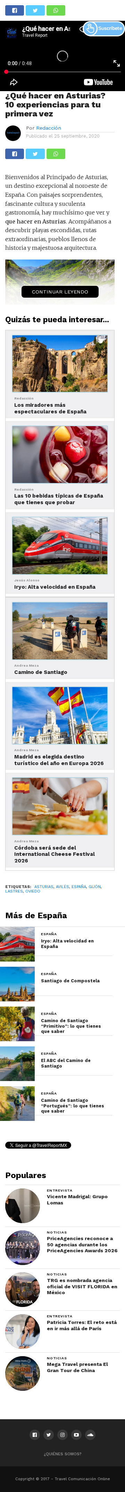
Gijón (95, 887)
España (79, 887)
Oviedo (32, 891)
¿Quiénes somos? (63, 1454)
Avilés (62, 887)
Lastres (14, 891)
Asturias (43, 887)
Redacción (48, 128)
